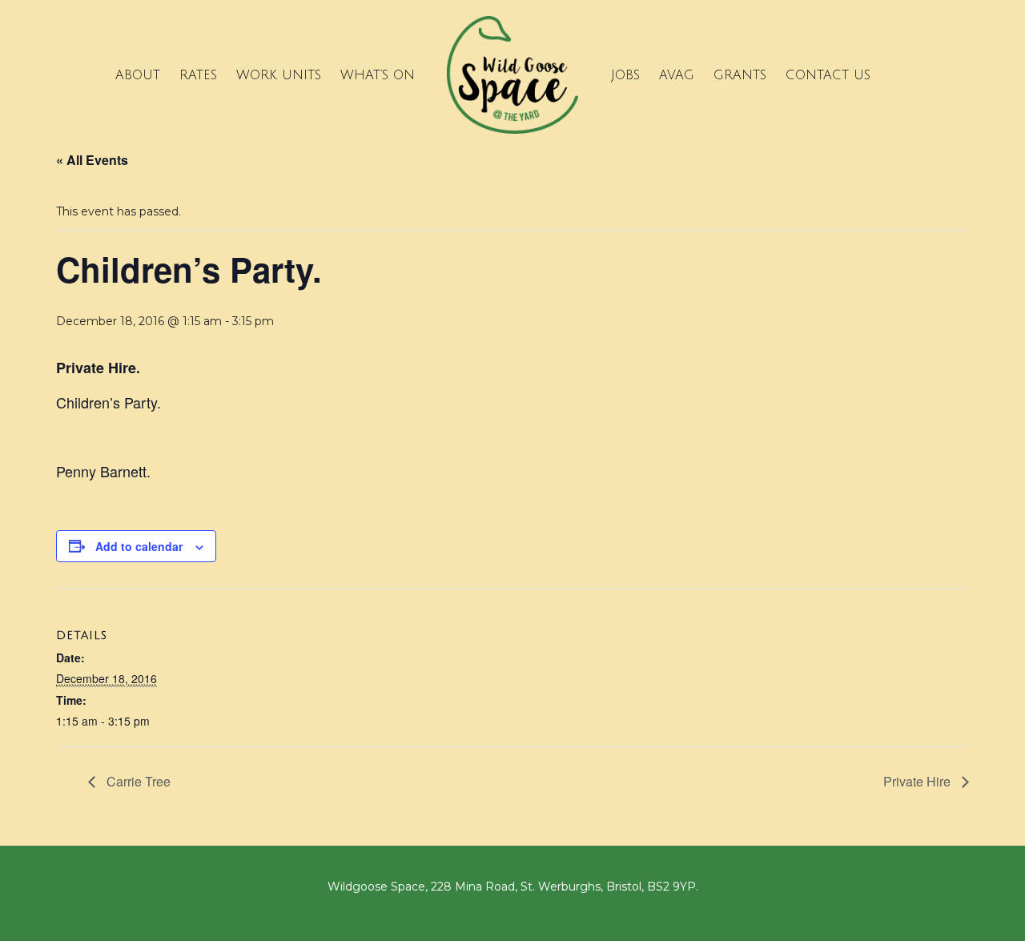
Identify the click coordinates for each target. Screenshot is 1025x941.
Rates (198, 75)
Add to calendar (139, 546)
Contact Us (828, 75)
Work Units (278, 75)
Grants (739, 75)
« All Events (92, 160)
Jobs (625, 75)
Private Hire (918, 781)
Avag (676, 75)
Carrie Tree (137, 781)
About (137, 75)
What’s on (377, 75)
